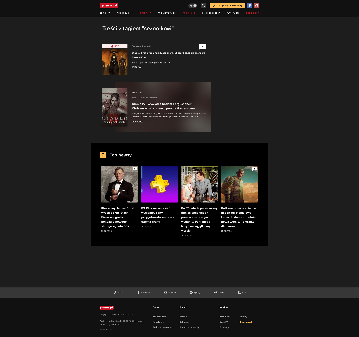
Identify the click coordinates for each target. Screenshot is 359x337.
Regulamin (158, 322)
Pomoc (183, 316)
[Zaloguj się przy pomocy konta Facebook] (249, 5)
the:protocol (246, 322)
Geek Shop (252, 13)
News (103, 13)
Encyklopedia (211, 13)
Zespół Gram (159, 316)
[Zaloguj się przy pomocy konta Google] (256, 5)
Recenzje (123, 13)
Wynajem (233, 13)
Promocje (189, 13)
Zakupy (243, 316)
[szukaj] (203, 5)
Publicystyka (167, 13)
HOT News (225, 316)
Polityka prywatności (163, 327)
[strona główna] (116, 5)
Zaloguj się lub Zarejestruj (230, 5)
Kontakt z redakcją (189, 327)
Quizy (143, 13)
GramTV (223, 322)
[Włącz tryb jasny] (192, 5)
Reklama (184, 322)
